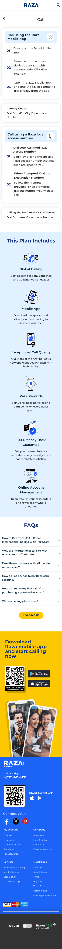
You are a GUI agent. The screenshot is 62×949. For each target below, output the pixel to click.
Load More (31, 615)
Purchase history (12, 844)
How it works (40, 840)
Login (58, 5)
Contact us (38, 844)
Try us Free (38, 886)
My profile (9, 840)
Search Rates (40, 872)
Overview (8, 835)
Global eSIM (10, 877)
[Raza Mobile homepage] (31, 5)
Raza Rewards (11, 854)
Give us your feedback (44, 895)
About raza (39, 835)
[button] (31, 540)
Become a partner (42, 849)
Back (4, 19)
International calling (14, 867)
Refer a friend (40, 890)
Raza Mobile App (12, 881)
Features (37, 867)
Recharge (9, 849)
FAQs (36, 877)
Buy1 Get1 (38, 881)
